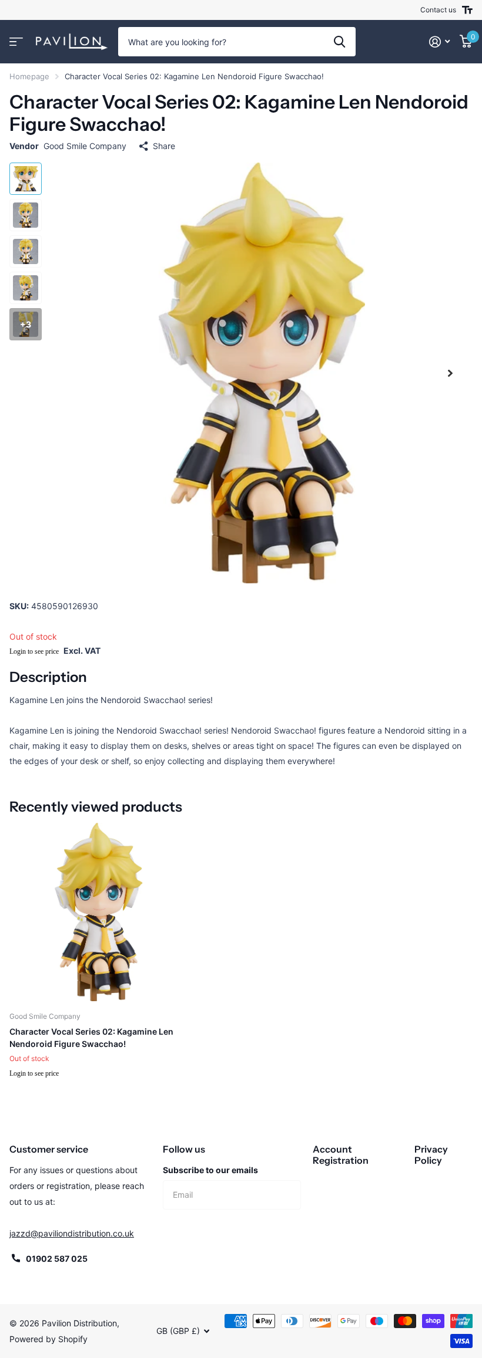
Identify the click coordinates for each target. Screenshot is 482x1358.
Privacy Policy (431, 1154)
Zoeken (339, 41)
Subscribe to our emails (210, 1170)
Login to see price (34, 651)
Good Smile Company (84, 146)
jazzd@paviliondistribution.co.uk (71, 1233)
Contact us (438, 9)
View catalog (16, 42)
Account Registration (341, 1154)
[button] (450, 373)
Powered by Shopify (48, 1339)
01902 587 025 (57, 1259)
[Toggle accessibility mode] (467, 10)
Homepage (29, 76)
